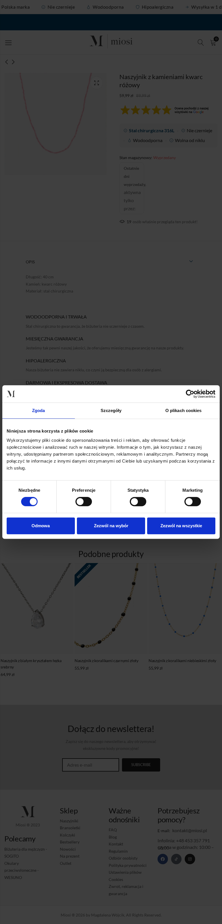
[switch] (83, 501)
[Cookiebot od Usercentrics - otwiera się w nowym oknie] (190, 394)
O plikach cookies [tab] (183, 410)
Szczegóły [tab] (111, 410)
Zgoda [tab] (38, 410)
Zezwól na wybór (111, 525)
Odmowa (41, 525)
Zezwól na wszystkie (181, 525)
